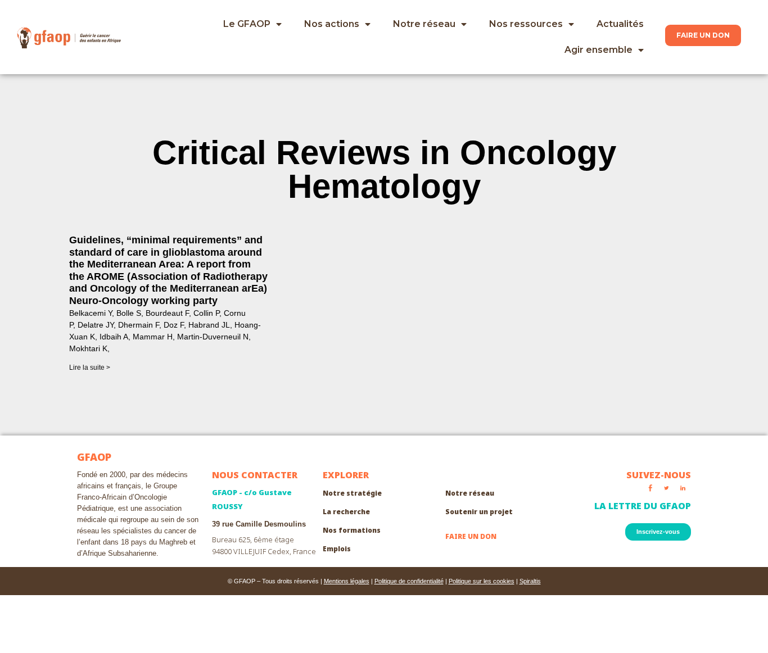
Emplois (337, 549)
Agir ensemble (598, 49)
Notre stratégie (352, 493)
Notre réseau (424, 24)
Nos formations (352, 530)
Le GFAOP (246, 24)
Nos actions (331, 24)
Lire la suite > (89, 367)
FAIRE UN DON (470, 536)
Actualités (620, 24)
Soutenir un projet (479, 511)
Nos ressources (526, 24)
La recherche (346, 511)
